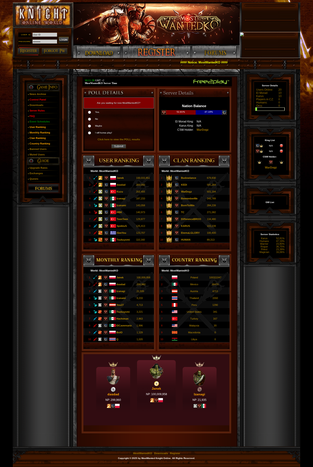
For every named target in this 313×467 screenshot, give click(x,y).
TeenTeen (122, 219)
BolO (119, 332)
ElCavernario (124, 325)
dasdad (121, 184)
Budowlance (188, 177)
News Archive (38, 94)
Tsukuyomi (123, 239)
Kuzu (120, 191)
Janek (120, 177)
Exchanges (36, 173)
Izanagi (121, 198)
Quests (34, 178)
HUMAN (185, 239)
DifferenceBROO (191, 219)
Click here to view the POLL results (119, 139)
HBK (119, 212)
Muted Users (37, 154)
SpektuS (122, 226)
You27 (120, 305)
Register (175, 453)
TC (182, 212)
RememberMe (189, 198)
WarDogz (203, 129)
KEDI (184, 184)
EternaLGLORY (190, 232)
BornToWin (188, 205)
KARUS (185, 226)
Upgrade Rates (38, 167)
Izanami (121, 205)
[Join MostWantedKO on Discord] (270, 57)
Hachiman (122, 318)
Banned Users (38, 149)
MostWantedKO (142, 453)
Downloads (36, 105)
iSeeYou (121, 232)
